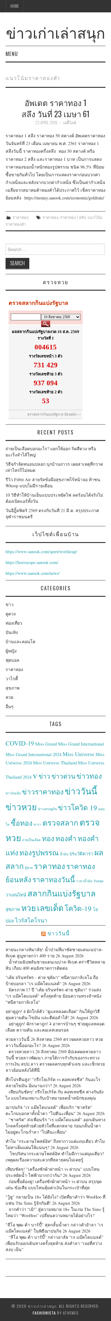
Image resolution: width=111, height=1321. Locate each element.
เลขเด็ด (50, 907)
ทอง (48, 838)
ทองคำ (66, 838)
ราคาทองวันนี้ (53, 879)
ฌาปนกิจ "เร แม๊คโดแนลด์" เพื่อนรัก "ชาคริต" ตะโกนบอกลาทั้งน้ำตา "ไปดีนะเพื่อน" (49, 1110)
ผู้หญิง (11, 651)
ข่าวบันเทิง (13, 793)
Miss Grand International (81, 744)
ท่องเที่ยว (14, 623)
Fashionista (44, 1313)
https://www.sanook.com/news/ (33, 573)
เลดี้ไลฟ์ (69, 123)
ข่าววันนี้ (81, 791)
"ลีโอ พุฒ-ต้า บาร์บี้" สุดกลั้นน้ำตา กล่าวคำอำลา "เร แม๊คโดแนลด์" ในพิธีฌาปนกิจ (54, 1228)
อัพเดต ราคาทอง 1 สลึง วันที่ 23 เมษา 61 (55, 107)
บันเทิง (12, 632)
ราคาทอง (20, 217)
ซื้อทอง (21, 822)
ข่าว (10, 604)
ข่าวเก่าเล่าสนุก (55, 32)
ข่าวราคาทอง (43, 791)
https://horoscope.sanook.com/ (32, 562)
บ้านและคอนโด (20, 641)
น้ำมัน (64, 854)
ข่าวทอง (89, 775)
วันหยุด (98, 881)
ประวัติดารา (81, 854)
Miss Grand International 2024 (33, 754)
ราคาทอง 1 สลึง (73, 217)
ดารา (37, 824)
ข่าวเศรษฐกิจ (47, 809)
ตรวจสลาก (60, 823)
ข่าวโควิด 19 (77, 807)
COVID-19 (20, 743)
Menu (12, 54)
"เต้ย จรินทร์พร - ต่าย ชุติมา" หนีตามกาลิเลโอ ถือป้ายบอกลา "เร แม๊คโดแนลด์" (52, 980)
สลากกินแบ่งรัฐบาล (61, 893)
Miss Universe (78, 754)
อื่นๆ (10, 706)
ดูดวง (11, 614)
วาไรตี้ (12, 679)
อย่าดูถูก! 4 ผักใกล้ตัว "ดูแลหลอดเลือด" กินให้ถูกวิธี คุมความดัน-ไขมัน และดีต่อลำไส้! (53, 1014)
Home (14, 6)
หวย (9, 697)
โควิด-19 (78, 908)
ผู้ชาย (29, 868)
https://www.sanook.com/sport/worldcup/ (41, 551)
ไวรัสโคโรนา (31, 920)
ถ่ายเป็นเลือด (31, 840)
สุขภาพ (12, 688)
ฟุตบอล (12, 660)
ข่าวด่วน (63, 776)
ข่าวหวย (21, 807)
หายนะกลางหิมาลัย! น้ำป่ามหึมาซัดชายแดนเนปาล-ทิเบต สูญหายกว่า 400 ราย (54, 953)
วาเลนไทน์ (16, 895)
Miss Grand (46, 744)
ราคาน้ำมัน (84, 881)
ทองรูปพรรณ (39, 852)
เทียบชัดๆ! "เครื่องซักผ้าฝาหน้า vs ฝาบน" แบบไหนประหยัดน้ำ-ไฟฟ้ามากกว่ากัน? (53, 1172)
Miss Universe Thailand (55, 763)
